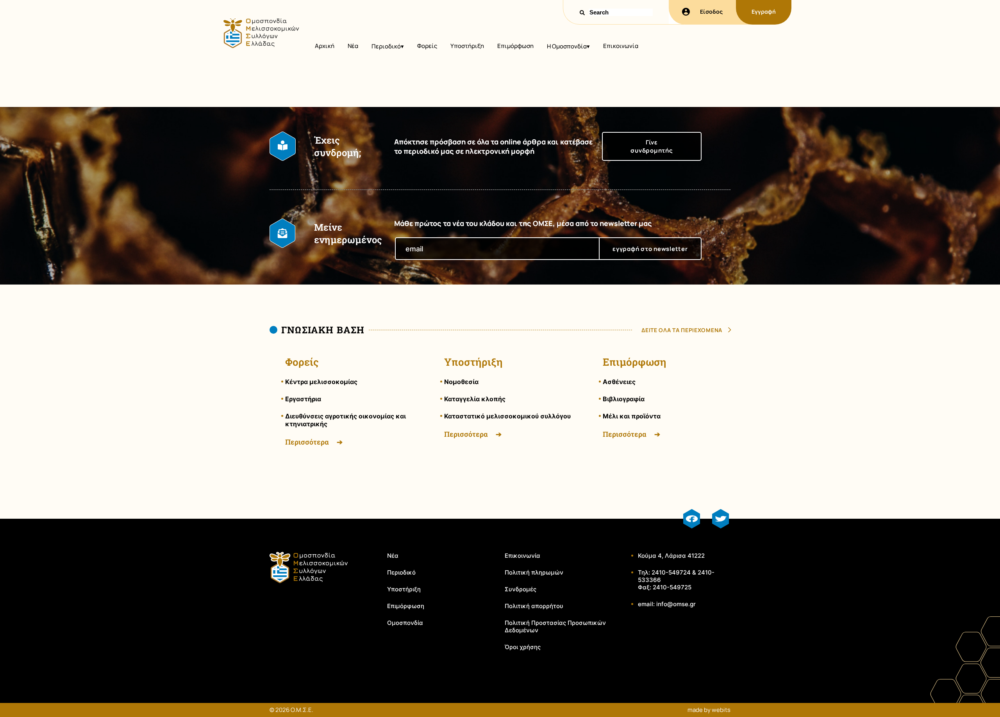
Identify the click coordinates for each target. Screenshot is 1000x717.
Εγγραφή (764, 11)
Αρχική (324, 46)
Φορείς (427, 46)
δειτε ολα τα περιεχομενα (681, 330)
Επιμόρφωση (515, 46)
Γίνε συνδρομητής (651, 146)
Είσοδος (711, 11)
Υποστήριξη (467, 46)
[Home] (261, 46)
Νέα (353, 46)
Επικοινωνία (620, 46)
